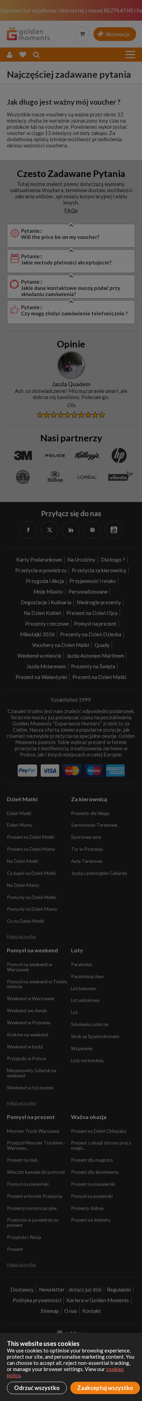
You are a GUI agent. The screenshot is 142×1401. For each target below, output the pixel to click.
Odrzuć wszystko (37, 1387)
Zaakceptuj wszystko (105, 1387)
